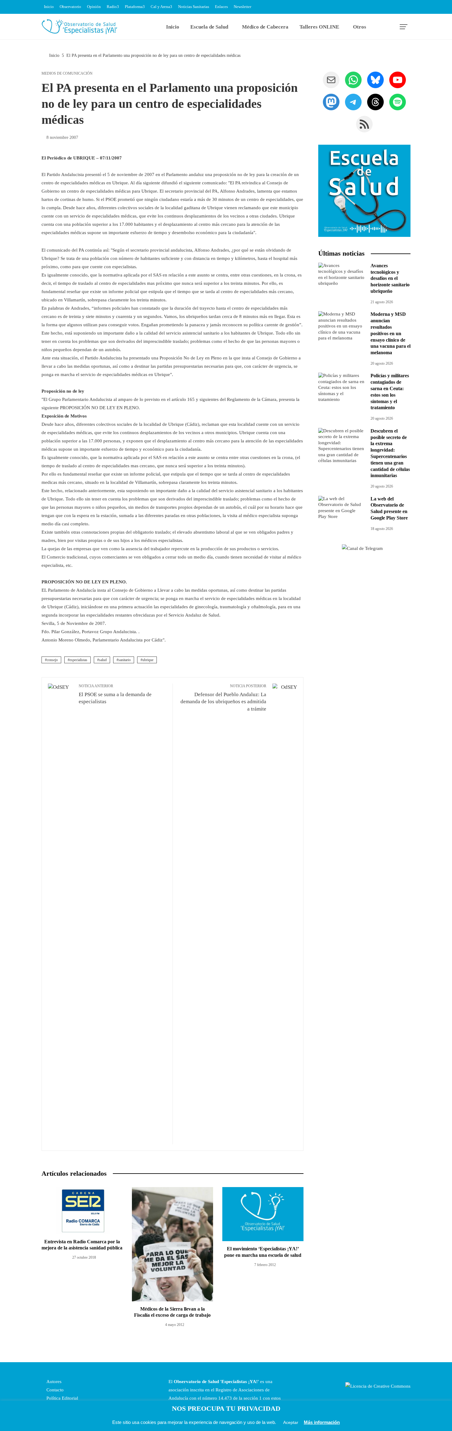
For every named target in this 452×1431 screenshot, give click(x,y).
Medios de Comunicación (67, 73)
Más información (322, 1422)
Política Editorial (61, 1398)
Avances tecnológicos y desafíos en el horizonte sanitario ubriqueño (390, 278)
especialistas (78, 660)
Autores (53, 1381)
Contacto (54, 1389)
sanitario (124, 660)
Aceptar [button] (290, 1422)
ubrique (147, 660)
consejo (52, 660)
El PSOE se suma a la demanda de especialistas (115, 694)
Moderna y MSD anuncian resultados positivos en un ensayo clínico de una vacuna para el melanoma (390, 333)
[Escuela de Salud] (364, 191)
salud (103, 660)
